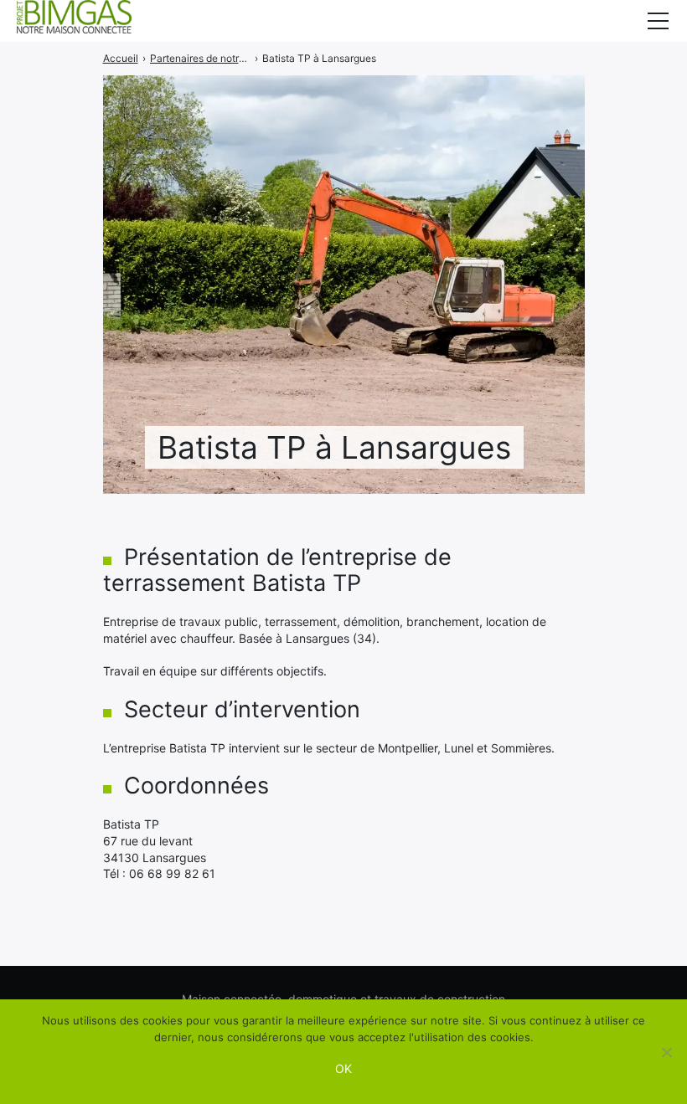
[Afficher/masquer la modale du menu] (657, 20)
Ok (343, 1068)
